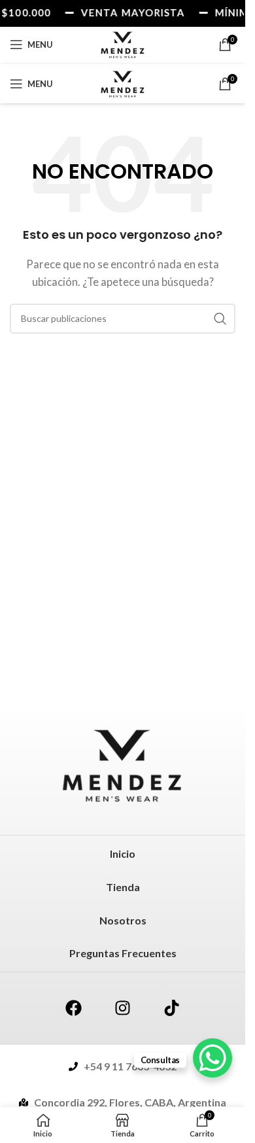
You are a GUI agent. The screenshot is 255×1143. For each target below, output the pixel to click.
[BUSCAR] (220, 319)
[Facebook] (74, 1008)
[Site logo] (123, 43)
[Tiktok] (172, 1008)
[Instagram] (123, 1008)
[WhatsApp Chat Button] (212, 1058)
